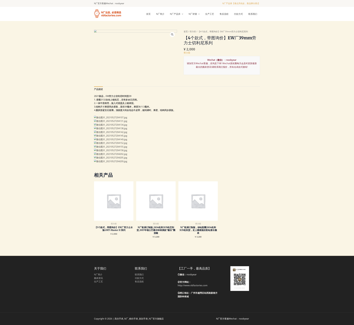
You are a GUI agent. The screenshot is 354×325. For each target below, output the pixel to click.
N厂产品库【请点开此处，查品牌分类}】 (241, 3)
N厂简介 (160, 13)
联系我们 (252, 13)
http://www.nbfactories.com (192, 285)
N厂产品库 (175, 13)
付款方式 (238, 13)
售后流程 (224, 13)
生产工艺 (209, 13)
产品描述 (98, 89)
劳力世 (193, 31)
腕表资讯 (98, 278)
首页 (148, 13)
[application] (181, 13)
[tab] (98, 89)
